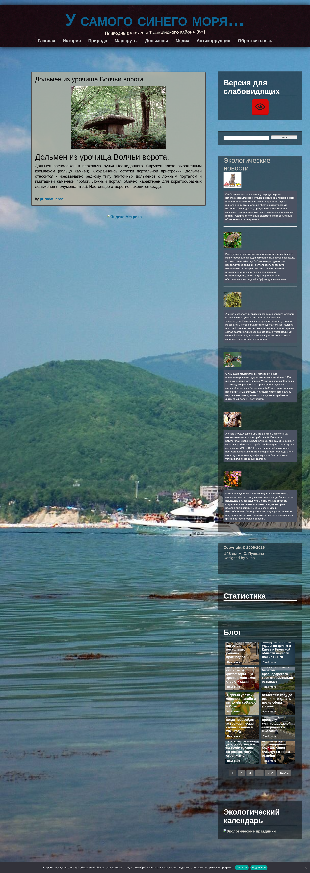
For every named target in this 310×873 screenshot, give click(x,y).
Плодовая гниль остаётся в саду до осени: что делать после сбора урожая (277, 698)
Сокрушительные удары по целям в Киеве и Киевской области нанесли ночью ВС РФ (276, 649)
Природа (97, 40)
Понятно (242, 867)
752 (270, 773)
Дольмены (156, 40)
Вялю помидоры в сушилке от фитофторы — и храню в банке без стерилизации (241, 674)
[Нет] (305, 867)
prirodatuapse (52, 199)
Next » (284, 773)
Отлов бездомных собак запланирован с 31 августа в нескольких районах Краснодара (241, 646)
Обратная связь (255, 40)
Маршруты (126, 40)
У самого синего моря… (155, 19)
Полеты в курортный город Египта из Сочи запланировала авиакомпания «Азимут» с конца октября (276, 744)
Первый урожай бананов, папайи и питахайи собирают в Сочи (242, 700)
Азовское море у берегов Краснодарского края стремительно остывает (277, 674)
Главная (46, 40)
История (72, 40)
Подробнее (259, 867)
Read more (233, 662)
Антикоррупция (213, 40)
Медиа (182, 40)
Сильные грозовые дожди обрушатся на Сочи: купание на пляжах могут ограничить (242, 748)
